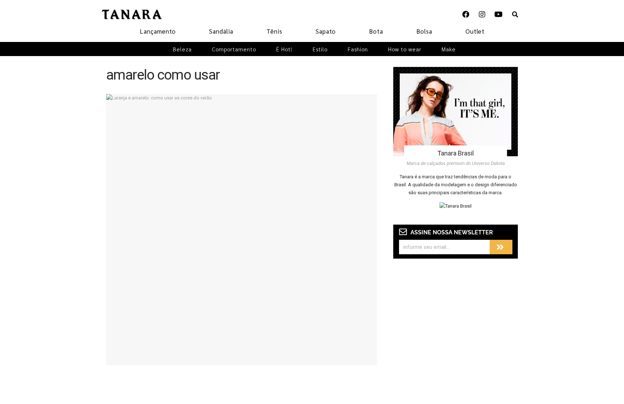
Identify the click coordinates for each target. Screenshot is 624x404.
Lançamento (158, 31)
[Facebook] (466, 14)
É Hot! (284, 49)
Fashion (358, 49)
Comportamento (234, 49)
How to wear (404, 49)
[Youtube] (498, 14)
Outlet (475, 31)
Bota (376, 31)
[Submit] (501, 247)
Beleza (182, 49)
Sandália (221, 31)
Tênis (274, 31)
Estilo (320, 49)
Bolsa (424, 31)
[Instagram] (482, 14)
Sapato (326, 31)
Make (449, 49)
